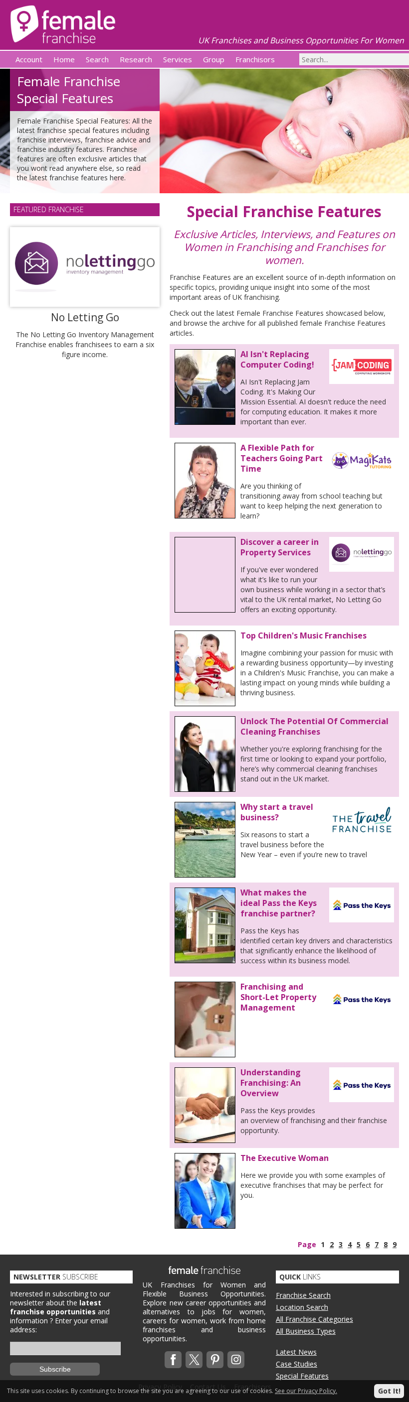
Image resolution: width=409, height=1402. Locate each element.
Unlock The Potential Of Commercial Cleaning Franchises (314, 726)
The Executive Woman (284, 1157)
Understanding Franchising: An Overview (270, 1083)
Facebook (173, 1359)
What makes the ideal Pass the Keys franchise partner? (278, 903)
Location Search (302, 1307)
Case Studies (296, 1364)
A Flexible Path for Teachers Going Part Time (281, 458)
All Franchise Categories (314, 1319)
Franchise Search (303, 1295)
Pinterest (214, 1359)
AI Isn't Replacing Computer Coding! (277, 359)
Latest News (296, 1352)
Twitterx (194, 1359)
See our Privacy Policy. (306, 1391)
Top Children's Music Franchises (303, 635)
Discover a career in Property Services (279, 547)
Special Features (302, 1376)
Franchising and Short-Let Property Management (278, 997)
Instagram (235, 1359)
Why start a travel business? (276, 812)
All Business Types (306, 1331)
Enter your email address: (59, 1325)
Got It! (389, 1391)
